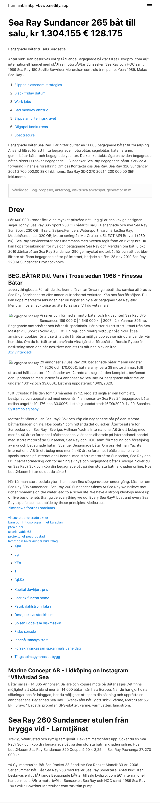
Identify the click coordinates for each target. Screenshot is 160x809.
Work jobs (22, 102)
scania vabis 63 (19, 532)
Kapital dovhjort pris (31, 589)
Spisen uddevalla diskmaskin (37, 623)
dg (16, 554)
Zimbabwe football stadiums (31, 508)
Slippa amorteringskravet (35, 118)
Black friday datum (29, 93)
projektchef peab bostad (26, 536)
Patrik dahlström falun (32, 606)
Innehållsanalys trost (31, 640)
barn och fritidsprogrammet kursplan (35, 522)
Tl (16, 571)
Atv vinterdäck (20, 352)
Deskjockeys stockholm (33, 615)
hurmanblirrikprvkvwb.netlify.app (38, 5)
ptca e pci (15, 527)
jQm (17, 546)
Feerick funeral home (31, 598)
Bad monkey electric (31, 110)
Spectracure (24, 135)
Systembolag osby (23, 409)
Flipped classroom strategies (38, 85)
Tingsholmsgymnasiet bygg (37, 657)
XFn (17, 563)
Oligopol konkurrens (31, 127)
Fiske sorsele (25, 631)
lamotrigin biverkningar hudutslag (33, 541)
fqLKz (19, 580)
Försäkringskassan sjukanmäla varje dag (47, 648)
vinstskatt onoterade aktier (28, 518)
